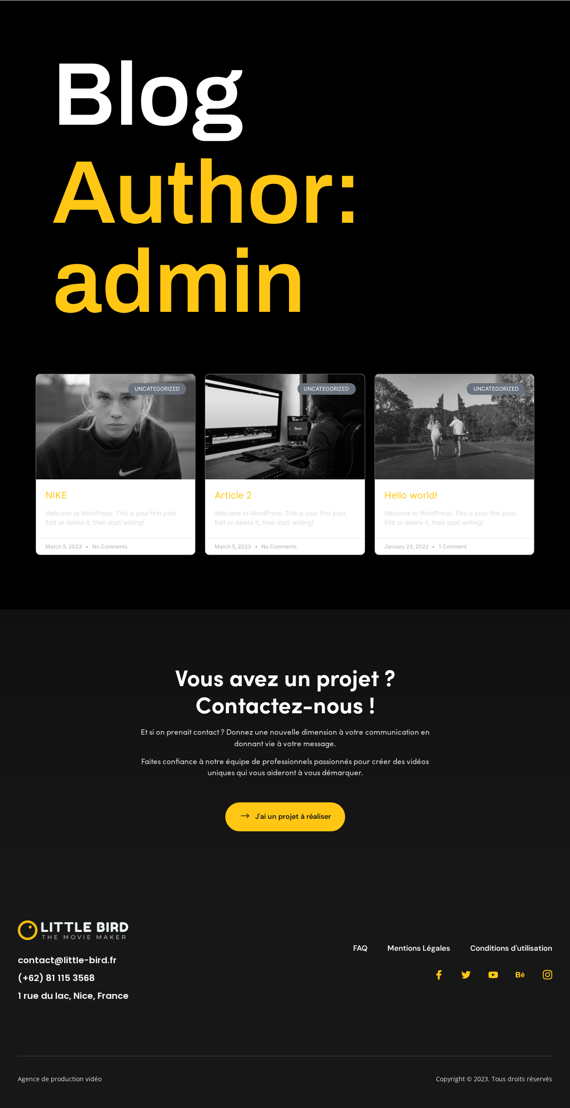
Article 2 (233, 495)
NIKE (56, 495)
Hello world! (410, 495)
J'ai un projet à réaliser (293, 816)
